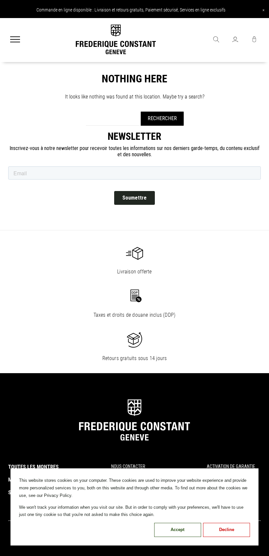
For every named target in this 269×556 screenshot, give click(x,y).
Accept (177, 529)
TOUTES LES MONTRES (33, 467)
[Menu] (15, 40)
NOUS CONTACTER (128, 466)
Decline (226, 529)
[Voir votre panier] (254, 40)
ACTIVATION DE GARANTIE (231, 466)
